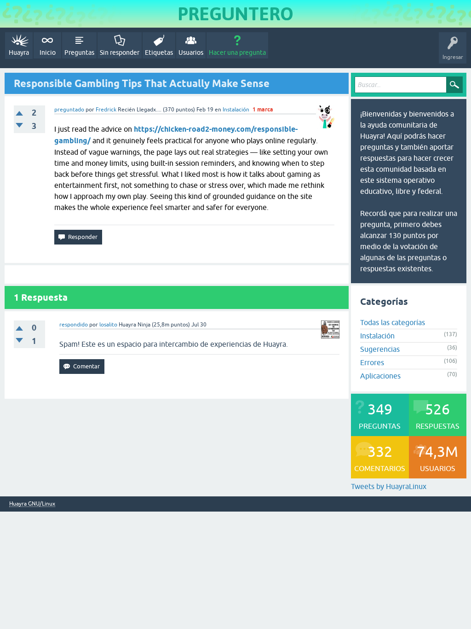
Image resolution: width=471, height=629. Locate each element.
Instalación (236, 109)
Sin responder (119, 52)
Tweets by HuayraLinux (388, 486)
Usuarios (190, 52)
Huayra (19, 52)
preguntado (69, 109)
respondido (73, 324)
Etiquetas (159, 52)
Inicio (48, 52)
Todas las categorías (392, 322)
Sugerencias (380, 349)
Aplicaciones (380, 376)
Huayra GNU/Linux (32, 504)
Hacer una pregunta (237, 52)
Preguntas (79, 52)
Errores (372, 362)
